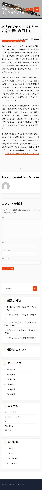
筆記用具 (8, 430)
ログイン (10, 448)
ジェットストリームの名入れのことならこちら (22, 153)
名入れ (15, 41)
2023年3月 (11, 389)
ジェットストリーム (7, 41)
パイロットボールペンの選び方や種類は (21, 338)
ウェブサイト (5, 258)
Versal (22, 485)
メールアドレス (6, 250)
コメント (4, 217)
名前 (3, 242)
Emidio (38, 39)
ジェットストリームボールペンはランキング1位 (13, 8)
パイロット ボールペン (13, 417)
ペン (21, 169)
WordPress (13, 485)
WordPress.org (13, 463)
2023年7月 (11, 369)
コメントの (12, 458)
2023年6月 (11, 374)
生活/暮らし (21, 41)
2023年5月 (11, 379)
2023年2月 (11, 394)
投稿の (11, 453)
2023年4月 (11, 384)
